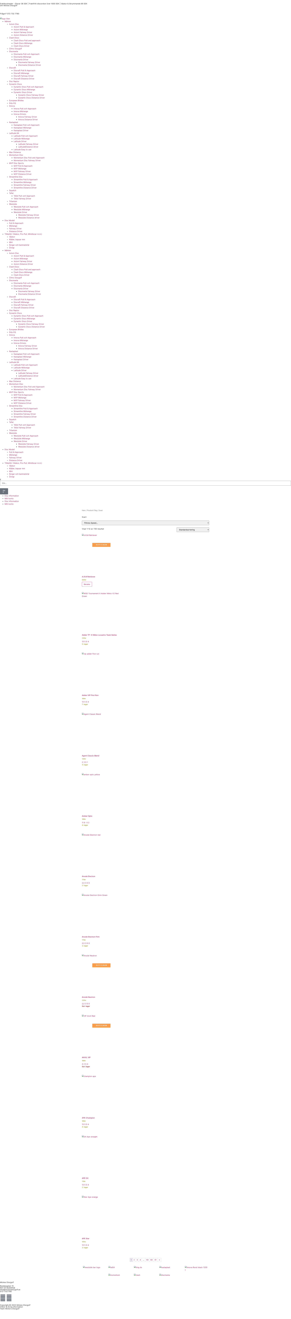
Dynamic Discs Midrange (24, 89)
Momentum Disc (16, 155)
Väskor (12, 237)
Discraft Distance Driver (24, 78)
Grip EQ (12, 103)
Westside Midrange (22, 209)
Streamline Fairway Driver (25, 185)
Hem (84, 510)
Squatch (12, 190)
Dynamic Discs (15, 84)
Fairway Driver (15, 228)
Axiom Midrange (21, 29)
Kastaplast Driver (21, 130)
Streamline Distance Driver (25, 188)
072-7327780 (6, 1291)
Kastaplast (13, 122)
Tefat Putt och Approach (24, 196)
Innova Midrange (21, 111)
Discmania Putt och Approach (26, 54)
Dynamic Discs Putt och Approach (28, 87)
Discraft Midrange (21, 73)
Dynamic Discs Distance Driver (31, 98)
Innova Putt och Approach (25, 108)
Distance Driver (15, 231)
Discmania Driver (21, 59)
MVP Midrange (20, 168)
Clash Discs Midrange (23, 43)
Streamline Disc (16, 177)
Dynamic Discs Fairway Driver (31, 95)
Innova (12, 106)
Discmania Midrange (22, 57)
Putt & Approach (16, 223)
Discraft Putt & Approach (24, 70)
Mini (11, 242)
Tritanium (13, 201)
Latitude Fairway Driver (28, 144)
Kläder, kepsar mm (17, 239)
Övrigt (11, 248)
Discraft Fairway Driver (24, 76)
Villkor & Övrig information (11, 1307)
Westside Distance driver (29, 218)
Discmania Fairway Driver (29, 62)
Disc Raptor (14, 81)
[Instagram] (9, 1298)
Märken (8, 21)
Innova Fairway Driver (27, 117)
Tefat (11, 193)
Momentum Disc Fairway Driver (27, 160)
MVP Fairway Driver (22, 171)
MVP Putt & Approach (23, 166)
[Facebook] (3, 1298)
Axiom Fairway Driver (23, 32)
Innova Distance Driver (28, 119)
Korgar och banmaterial (19, 245)
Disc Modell (10, 220)
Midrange (13, 226)
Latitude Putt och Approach (26, 136)
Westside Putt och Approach (26, 207)
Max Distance (15, 152)
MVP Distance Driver (22, 174)
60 (151, 1260)
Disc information (12, 496)
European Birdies (16, 100)
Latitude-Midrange (22, 138)
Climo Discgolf (15, 48)
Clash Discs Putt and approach (27, 40)
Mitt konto (9, 498)
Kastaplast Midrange (22, 128)
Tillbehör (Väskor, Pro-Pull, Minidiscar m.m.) (23, 234)
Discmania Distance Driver (29, 65)
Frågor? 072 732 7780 (9, 13)
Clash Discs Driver (21, 46)
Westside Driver (20, 212)
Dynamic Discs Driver (23, 92)
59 (147, 1260)
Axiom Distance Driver (23, 35)
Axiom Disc (14, 24)
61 (156, 1260)
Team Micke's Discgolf (9, 1309)
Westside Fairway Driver (28, 215)
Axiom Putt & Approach (24, 27)
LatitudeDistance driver (28, 147)
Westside (13, 204)
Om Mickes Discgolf (8, 5)
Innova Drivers (20, 114)
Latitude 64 (14, 133)
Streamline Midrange (22, 182)
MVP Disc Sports (16, 163)
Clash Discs (14, 38)
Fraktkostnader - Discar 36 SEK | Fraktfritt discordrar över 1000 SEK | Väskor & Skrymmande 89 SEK (43, 3)
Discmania (13, 51)
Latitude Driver (20, 141)
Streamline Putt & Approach (26, 179)
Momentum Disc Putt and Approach (29, 158)
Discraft (12, 68)
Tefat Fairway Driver (22, 198)
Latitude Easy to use (22, 149)
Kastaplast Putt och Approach (26, 125)
